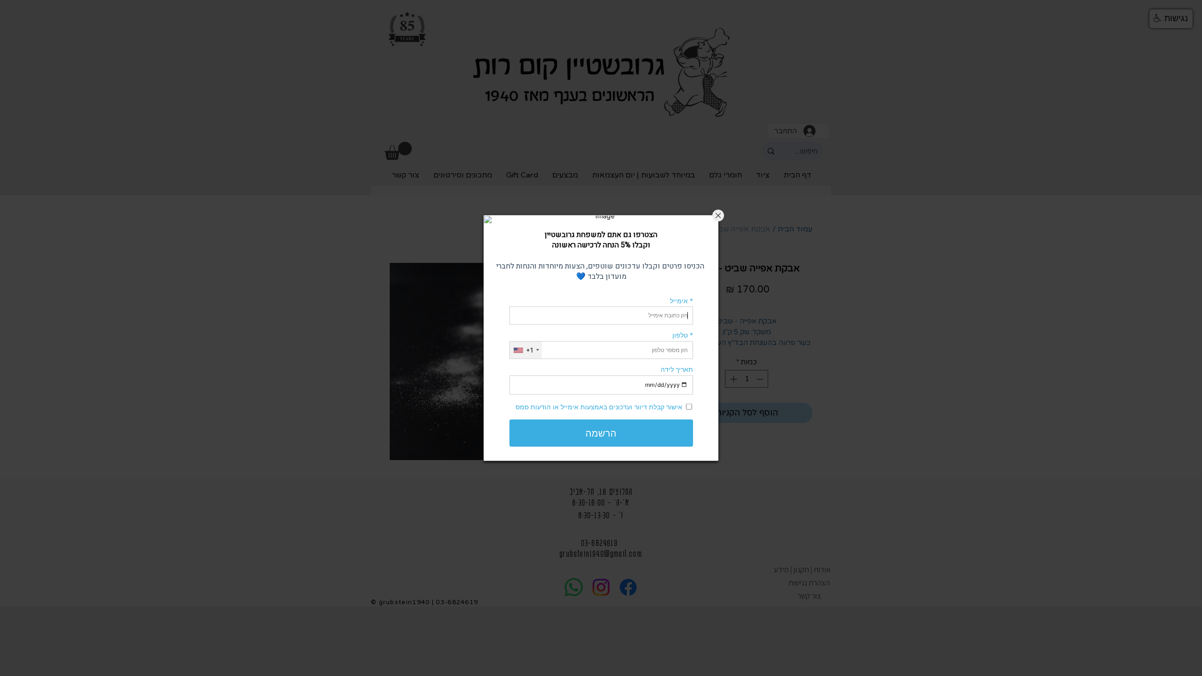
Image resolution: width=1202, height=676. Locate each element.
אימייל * (681, 300)
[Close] (718, 216)
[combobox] (526, 350)
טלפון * (682, 335)
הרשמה (601, 432)
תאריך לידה (677, 369)
